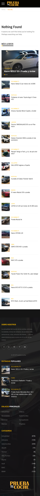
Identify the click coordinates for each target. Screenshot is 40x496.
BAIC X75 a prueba (17, 260)
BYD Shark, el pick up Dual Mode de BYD (24, 301)
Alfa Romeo (6, 456)
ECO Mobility (8, 68)
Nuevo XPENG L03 (17, 233)
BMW (3, 471)
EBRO (12, 244)
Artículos (5, 440)
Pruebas (22, 424)
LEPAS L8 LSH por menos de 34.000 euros (24, 206)
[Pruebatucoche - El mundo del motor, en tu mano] (13, 3)
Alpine (4, 459)
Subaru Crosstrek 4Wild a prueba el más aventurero (23, 139)
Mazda (13, 190)
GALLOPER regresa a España (20, 165)
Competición (23, 420)
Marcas (4, 424)
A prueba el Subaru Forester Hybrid (22, 179)
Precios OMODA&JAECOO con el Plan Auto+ (23, 125)
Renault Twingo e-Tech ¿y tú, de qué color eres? (24, 152)
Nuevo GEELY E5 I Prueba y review (19, 71)
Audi (3, 463)
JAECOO (13, 122)
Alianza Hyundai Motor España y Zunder (23, 111)
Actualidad (5, 412)
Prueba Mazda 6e (16, 219)
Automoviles (23, 416)
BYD (12, 285)
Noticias (14, 95)
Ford (13, 378)
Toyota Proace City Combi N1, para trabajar (24, 274)
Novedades (6, 416)
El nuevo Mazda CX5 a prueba (20, 192)
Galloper (14, 163)
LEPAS (13, 204)
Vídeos (21, 412)
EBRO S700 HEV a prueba (19, 246)
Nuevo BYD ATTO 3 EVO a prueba (22, 287)
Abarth (4, 448)
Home (3, 9)
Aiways (4, 452)
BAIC (12, 258)
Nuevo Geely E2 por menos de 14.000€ (23, 84)
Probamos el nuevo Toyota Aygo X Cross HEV (23, 98)
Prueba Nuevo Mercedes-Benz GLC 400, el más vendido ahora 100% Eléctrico (22, 394)
